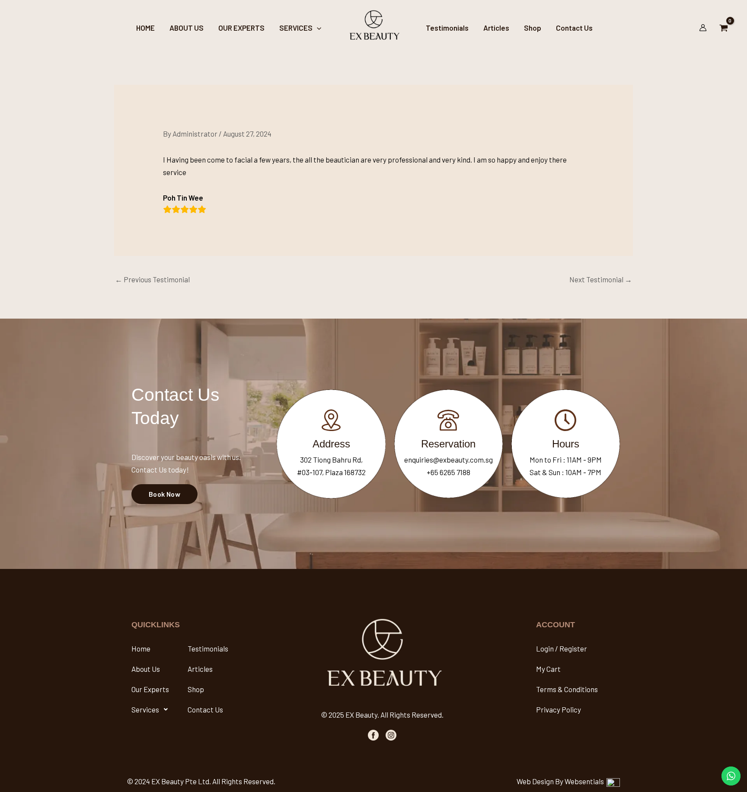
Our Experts (150, 689)
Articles (200, 668)
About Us (145, 668)
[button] (151, 709)
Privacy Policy (558, 709)
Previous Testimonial (152, 279)
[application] (317, 27)
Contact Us (205, 709)
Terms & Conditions (567, 689)
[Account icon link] (703, 28)
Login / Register (561, 648)
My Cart (548, 668)
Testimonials (208, 648)
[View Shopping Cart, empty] (723, 27)
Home (140, 648)
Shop (196, 689)
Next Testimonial (600, 279)
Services (145, 709)
